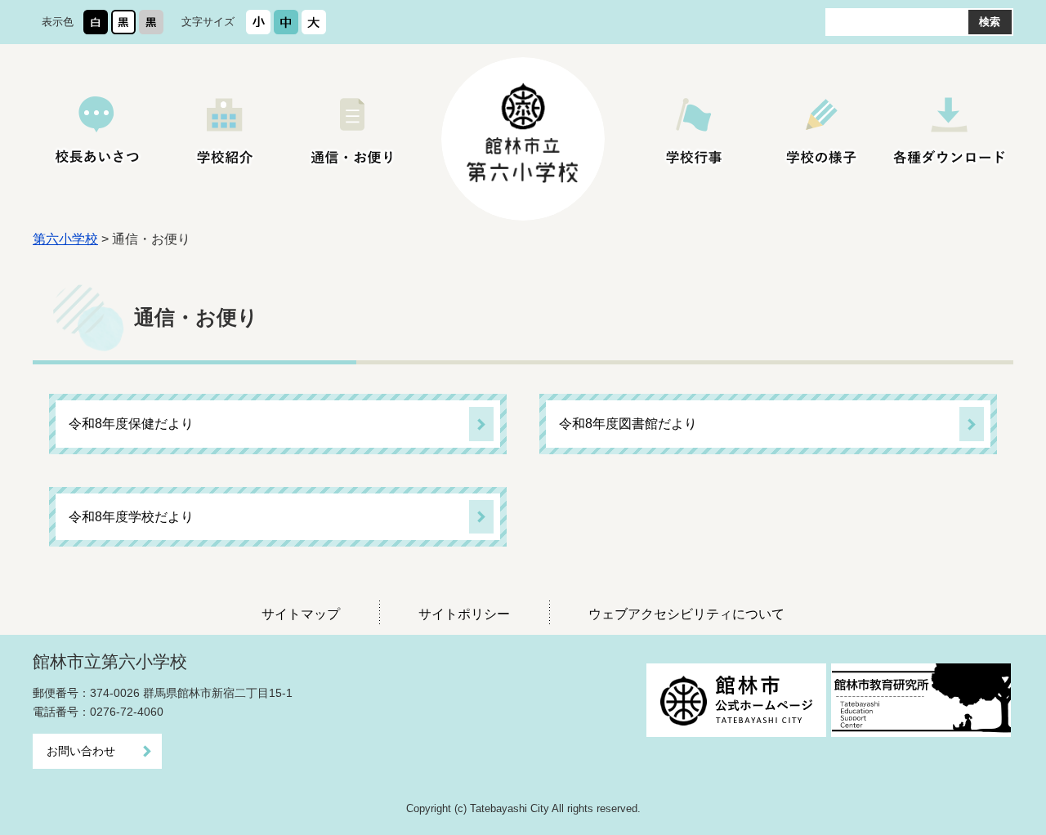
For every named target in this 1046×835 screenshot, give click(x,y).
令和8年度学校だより (131, 517)
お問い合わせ (81, 750)
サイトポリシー (464, 614)
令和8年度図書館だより (628, 424)
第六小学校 (65, 239)
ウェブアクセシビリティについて (686, 614)
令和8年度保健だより (131, 424)
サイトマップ (301, 614)
